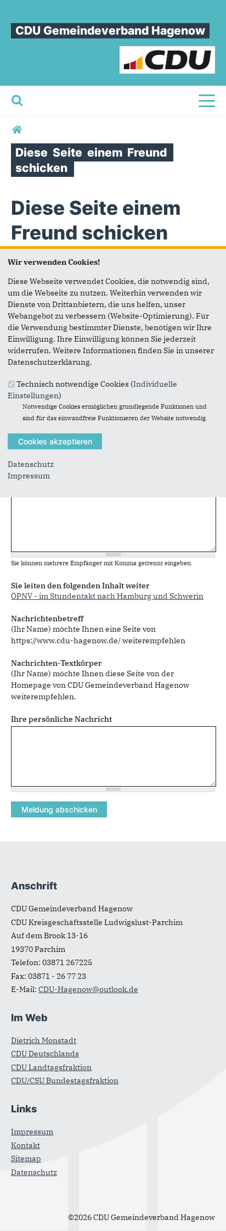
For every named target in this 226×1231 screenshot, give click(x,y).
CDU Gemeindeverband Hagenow (110, 30)
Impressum (29, 476)
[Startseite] (168, 52)
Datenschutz (31, 464)
